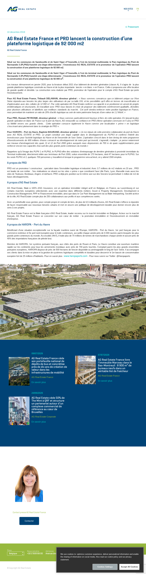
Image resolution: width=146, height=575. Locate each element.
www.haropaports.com (75, 256)
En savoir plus (39, 382)
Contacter (29, 520)
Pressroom (133, 27)
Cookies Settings (105, 567)
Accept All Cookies (129, 567)
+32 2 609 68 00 (35, 553)
